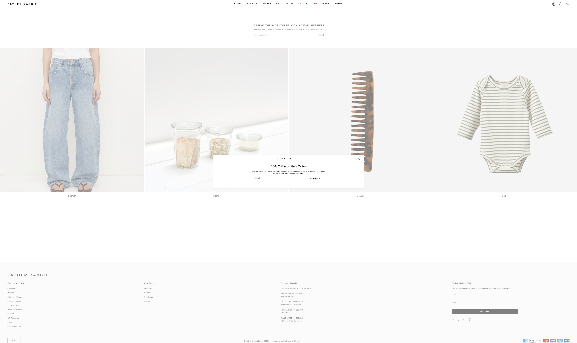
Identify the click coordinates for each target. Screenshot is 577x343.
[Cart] (567, 4)
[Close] (359, 159)
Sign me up (315, 179)
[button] (252, 4)
